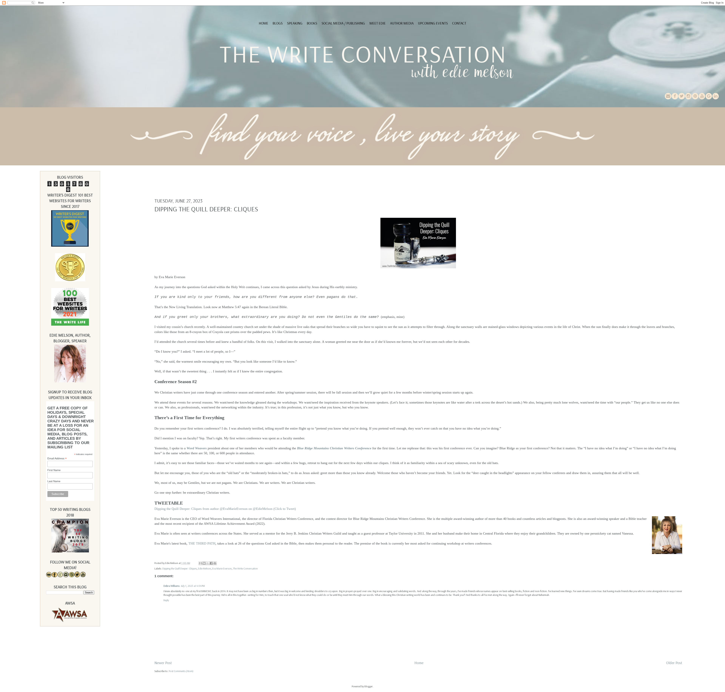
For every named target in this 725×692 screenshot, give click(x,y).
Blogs (278, 23)
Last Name (53, 481)
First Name (54, 470)
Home (263, 23)
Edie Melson (204, 568)
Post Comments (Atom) (181, 671)
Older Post (674, 662)
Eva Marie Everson (222, 568)
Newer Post (163, 662)
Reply (166, 600)
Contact (459, 23)
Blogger (368, 686)
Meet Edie (377, 23)
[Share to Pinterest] (215, 563)
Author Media (402, 23)
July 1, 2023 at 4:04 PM (193, 586)
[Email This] (200, 563)
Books (312, 23)
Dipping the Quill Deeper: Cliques (179, 568)
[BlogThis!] (204, 563)
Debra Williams (172, 586)
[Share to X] (208, 563)
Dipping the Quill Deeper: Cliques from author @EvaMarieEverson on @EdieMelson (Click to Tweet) (225, 509)
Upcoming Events (433, 23)
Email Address (57, 458)
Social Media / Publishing (343, 23)
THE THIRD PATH (201, 543)
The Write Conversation (245, 568)
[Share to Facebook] (211, 563)
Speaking (294, 23)
